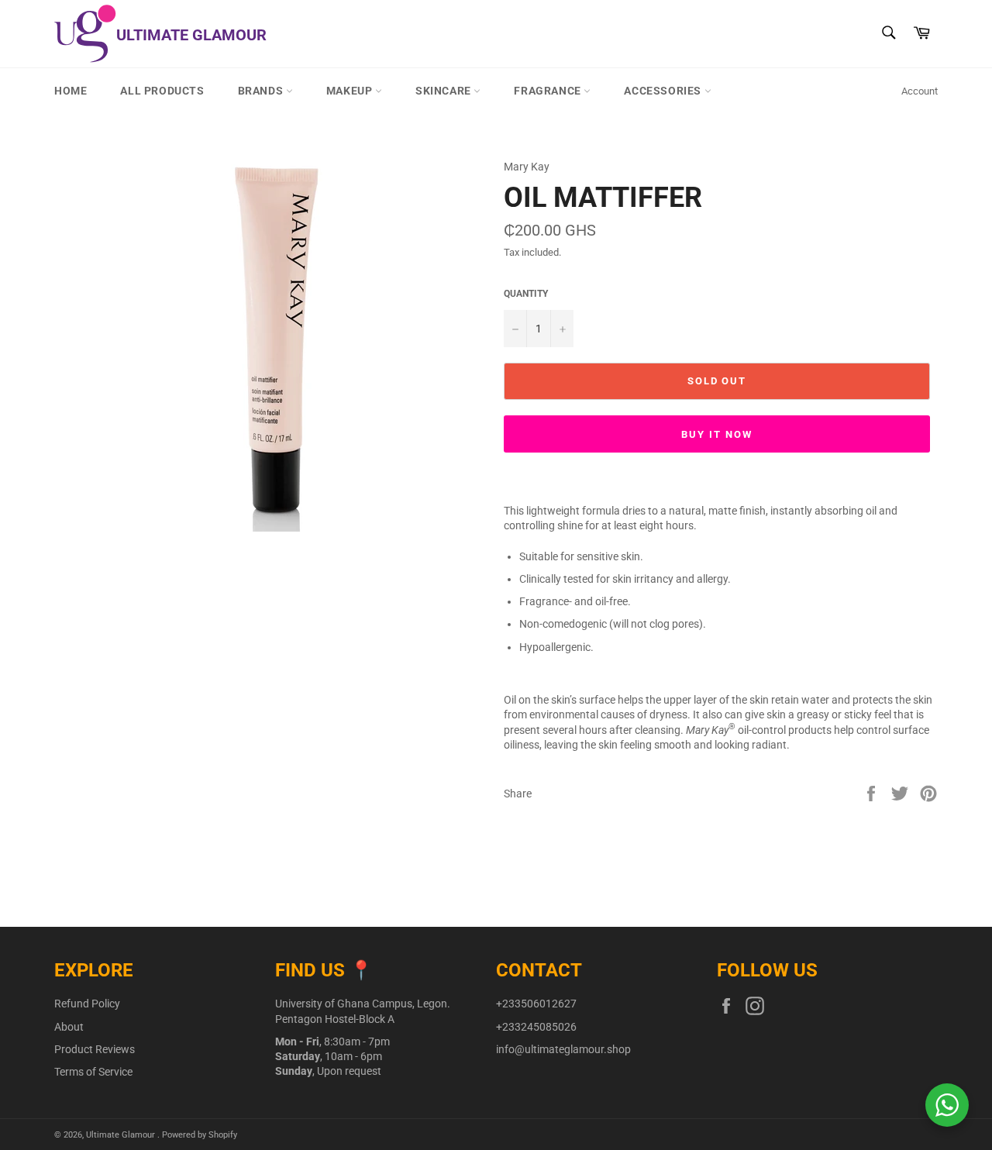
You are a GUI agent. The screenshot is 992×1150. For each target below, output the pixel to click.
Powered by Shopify (199, 1135)
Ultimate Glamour (121, 1135)
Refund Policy (87, 1003)
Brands (262, 90)
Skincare (444, 90)
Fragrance (549, 90)
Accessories (664, 90)
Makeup (350, 90)
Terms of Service (93, 1072)
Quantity (526, 293)
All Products (162, 90)
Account (919, 91)
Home (70, 90)
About (69, 1027)
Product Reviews (94, 1049)
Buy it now (717, 434)
